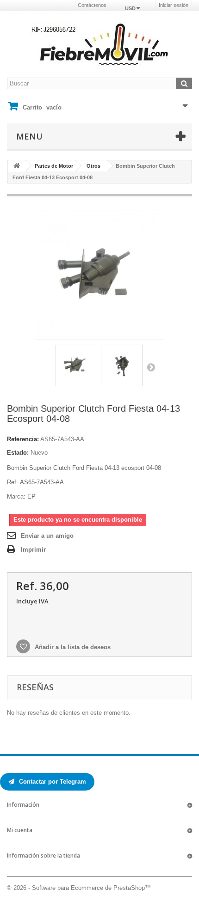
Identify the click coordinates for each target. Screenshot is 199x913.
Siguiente (150, 366)
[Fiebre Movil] (99, 44)
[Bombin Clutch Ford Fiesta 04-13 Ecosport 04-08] (76, 365)
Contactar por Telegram (51, 781)
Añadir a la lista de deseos (72, 647)
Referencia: (23, 439)
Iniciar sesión (173, 5)
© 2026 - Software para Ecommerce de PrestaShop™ (79, 887)
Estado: (18, 452)
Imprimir (33, 549)
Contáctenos (92, 5)
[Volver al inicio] (16, 166)
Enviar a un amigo (47, 535)
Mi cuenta (19, 830)
